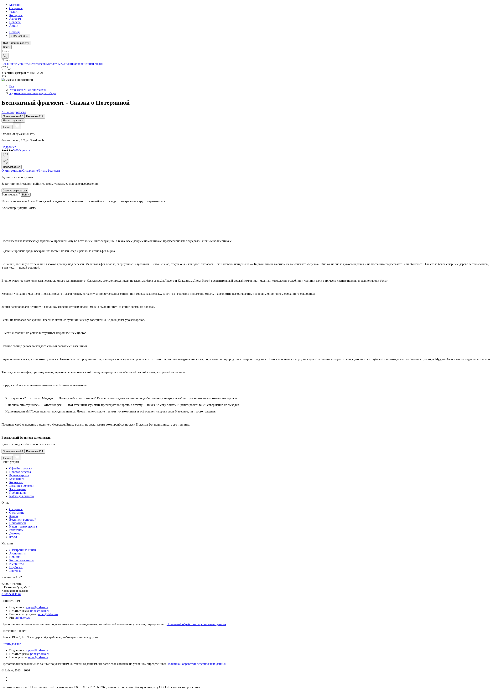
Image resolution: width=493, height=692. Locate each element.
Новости (15, 22)
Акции (13, 25)
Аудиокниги (17, 553)
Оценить (24, 150)
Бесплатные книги (21, 560)
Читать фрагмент (13, 120)
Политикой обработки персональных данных (196, 624)
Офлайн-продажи (20, 468)
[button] (246, 55)
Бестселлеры (38, 63)
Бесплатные (54, 63)
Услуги (13, 11)
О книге (7, 170)
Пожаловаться (11, 166)
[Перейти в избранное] (4, 69)
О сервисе (16, 8)
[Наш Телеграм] (11, 680)
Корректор (16, 482)
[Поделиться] (5, 161)
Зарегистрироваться (15, 190)
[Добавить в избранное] (5, 155)
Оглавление (30, 170)
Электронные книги (22, 550)
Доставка (15, 570)
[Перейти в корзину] (8, 69)
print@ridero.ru (39, 610)
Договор (14, 533)
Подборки (78, 63)
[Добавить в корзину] (17, 126)
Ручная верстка (19, 475)
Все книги (8, 63)
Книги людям (94, 63)
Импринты (22, 63)
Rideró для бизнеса (21, 496)
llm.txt (13, 536)
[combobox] (246, 51)
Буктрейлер (16, 478)
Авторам (15, 18)
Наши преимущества (23, 526)
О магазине (16, 512)
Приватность (17, 523)
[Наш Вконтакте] (11, 677)
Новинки (15, 556)
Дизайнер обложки (21, 485)
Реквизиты (16, 530)
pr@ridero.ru (22, 617)
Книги (13, 516)
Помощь (14, 32)
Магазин (15, 4)
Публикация (17, 492)
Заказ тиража (17, 489)
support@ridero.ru (37, 607)
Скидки (67, 63)
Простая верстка (20, 471)
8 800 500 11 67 (11, 594)
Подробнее (9, 147)
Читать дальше (11, 643)
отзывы (17, 170)
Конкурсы (16, 15)
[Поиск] (5, 56)
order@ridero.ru (48, 614)
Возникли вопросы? (22, 519)
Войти (6, 47)
